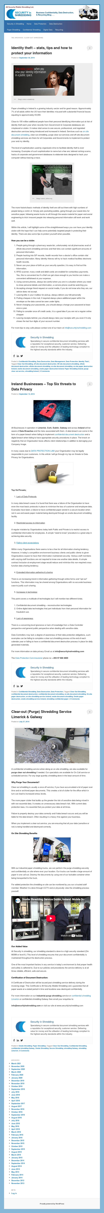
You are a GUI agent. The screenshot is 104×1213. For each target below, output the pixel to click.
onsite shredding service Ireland (33, 699)
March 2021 (16, 1063)
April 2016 (15, 1129)
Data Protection (40, 23)
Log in (14, 1193)
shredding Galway (71, 1048)
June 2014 (15, 1169)
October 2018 (16, 1086)
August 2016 (16, 1117)
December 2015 (17, 1140)
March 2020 (16, 1072)
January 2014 (16, 1177)
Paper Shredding (13, 29)
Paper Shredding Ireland (74, 368)
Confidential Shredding (31, 29)
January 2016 (16, 1137)
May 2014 (15, 1172)
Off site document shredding (68, 364)
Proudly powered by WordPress (52, 1203)
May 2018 (15, 1097)
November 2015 (17, 1143)
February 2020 (17, 1074)
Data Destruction (55, 23)
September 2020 (18, 1069)
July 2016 (15, 1120)
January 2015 (16, 1157)
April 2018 (15, 1100)
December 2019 (17, 1080)
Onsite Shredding (25, 1046)
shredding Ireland (32, 371)
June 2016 (15, 1123)
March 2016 (16, 1132)
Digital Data (47, 29)
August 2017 (16, 1106)
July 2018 (15, 1092)
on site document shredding (61, 366)
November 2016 (17, 1109)
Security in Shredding (15, 23)
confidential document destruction (69, 434)
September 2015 (18, 1149)
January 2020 (16, 1077)
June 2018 (15, 1094)
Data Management (58, 361)
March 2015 (16, 1154)
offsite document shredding (39, 366)
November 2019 (17, 1083)
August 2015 (16, 1152)
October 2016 (16, 1112)
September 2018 (18, 1089)
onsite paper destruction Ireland (51, 368)
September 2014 (18, 1163)
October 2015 (16, 1146)
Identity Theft (84, 361)
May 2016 (15, 1126)
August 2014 (16, 1166)
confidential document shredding (51, 694)
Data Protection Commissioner (29, 657)
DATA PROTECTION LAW (43, 450)
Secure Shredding (56, 1048)
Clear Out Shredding (25, 364)
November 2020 (17, 1066)
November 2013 (17, 1183)
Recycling (59, 29)
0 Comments (90, 48)
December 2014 (17, 1160)
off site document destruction (45, 364)
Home (29, 23)
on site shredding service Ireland (38, 696)
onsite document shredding (27, 368)
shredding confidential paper (58, 699)
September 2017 (18, 1103)
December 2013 (17, 1180)
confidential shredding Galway (23, 1048)
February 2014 (17, 1174)
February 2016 (17, 1134)
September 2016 (18, 1114)
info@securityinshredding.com (77, 327)
